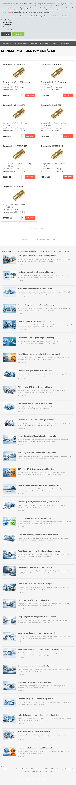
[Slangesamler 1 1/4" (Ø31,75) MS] (19, 154)
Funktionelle (7, 24)
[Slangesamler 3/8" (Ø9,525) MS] (19, 73)
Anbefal (49, 239)
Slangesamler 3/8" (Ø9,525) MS (14, 64)
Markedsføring (7, 22)
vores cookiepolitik (6, 12)
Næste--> (42, 228)
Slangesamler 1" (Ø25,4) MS (51, 105)
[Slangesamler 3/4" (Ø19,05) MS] (19, 113)
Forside (3, 43)
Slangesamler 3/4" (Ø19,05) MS (14, 105)
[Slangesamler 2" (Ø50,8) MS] (19, 195)
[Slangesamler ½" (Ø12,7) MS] (57, 73)
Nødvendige (7, 20)
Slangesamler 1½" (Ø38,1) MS (52, 146)
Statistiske (6, 27)
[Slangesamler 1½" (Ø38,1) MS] (57, 154)
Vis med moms (41, 239)
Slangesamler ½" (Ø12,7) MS (51, 64)
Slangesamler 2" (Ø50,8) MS (13, 187)
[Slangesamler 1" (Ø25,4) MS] (57, 113)
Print (54, 239)
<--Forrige (34, 228)
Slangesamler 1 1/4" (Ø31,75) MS (15, 146)
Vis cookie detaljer (8, 30)
